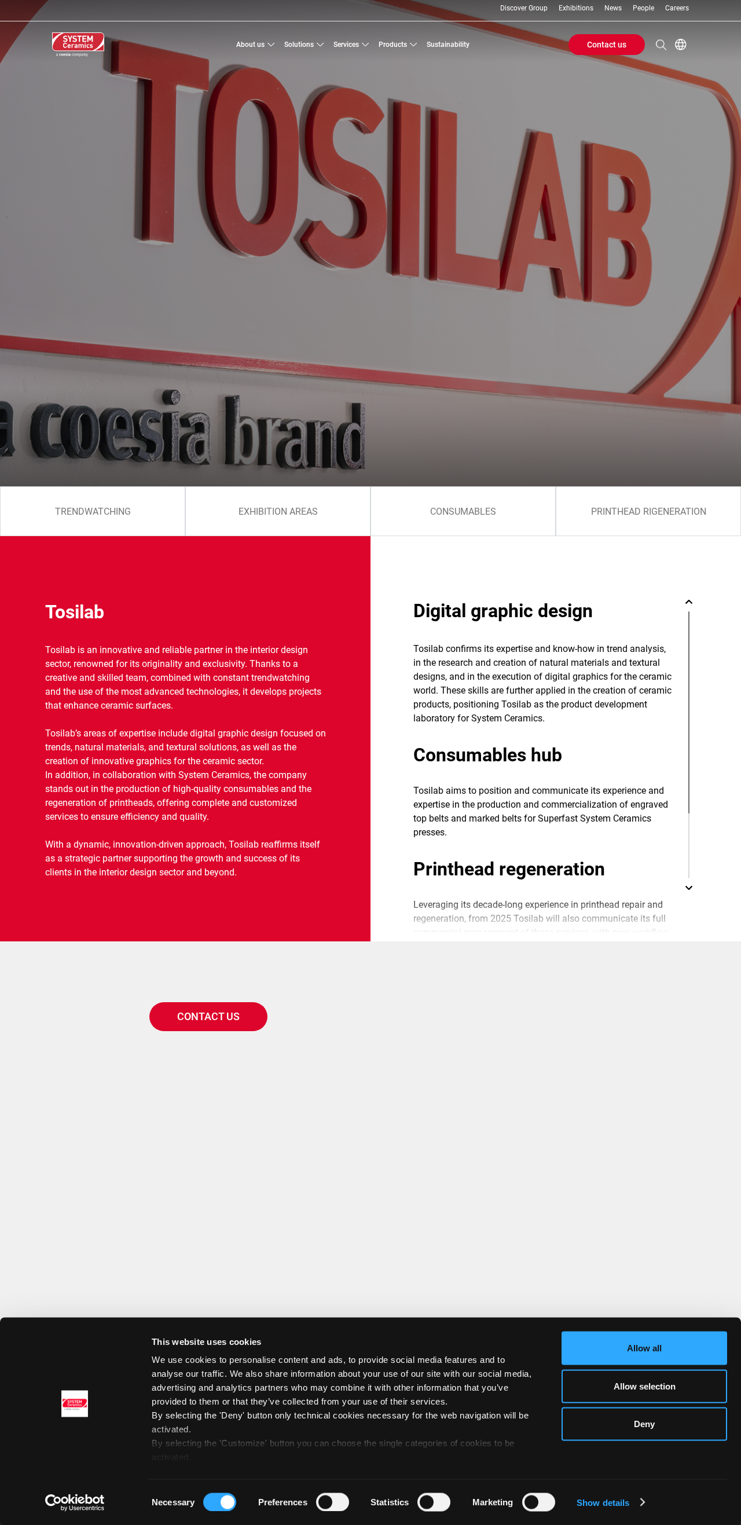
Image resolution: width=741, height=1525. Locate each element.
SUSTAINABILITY (448, 45)
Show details (603, 1502)
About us (250, 45)
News (613, 8)
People (643, 8)
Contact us (606, 44)
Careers (677, 8)
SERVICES (346, 45)
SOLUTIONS (299, 45)
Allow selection (645, 1386)
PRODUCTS (393, 45)
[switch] (332, 1502)
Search (661, 45)
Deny (644, 1424)
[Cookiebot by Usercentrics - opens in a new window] (75, 1502)
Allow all (644, 1348)
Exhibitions (576, 8)
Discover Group (524, 8)
